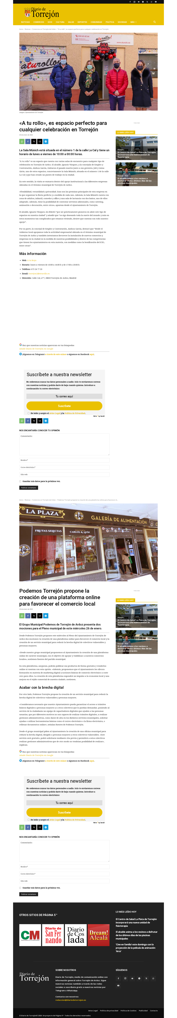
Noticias (25, 22)
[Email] (39, 141)
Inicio (21, 29)
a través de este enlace (55, 354)
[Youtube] (156, 2)
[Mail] (139, 2)
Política (110, 22)
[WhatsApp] (151, 2)
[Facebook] (130, 2)
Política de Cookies (128, 1011)
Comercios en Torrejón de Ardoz (44, 29)
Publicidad (143, 1011)
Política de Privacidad (75, 413)
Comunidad (96, 22)
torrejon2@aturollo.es (39, 273)
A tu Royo (31, 260)
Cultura (60, 22)
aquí (92, 354)
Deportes (82, 22)
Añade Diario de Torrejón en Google (36, 349)
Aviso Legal (54, 413)
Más (132, 22)
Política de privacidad (109, 1011)
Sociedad (122, 22)
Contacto (154, 1011)
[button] (154, 22)
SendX (102, 416)
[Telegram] (143, 2)
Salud (71, 22)
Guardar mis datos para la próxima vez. (41, 481)
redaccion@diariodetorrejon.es (70, 1000)
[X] (147, 2)
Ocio (50, 22)
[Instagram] (134, 2)
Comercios (38, 22)
